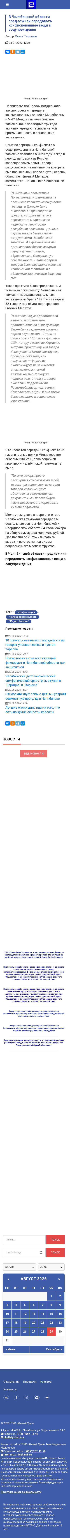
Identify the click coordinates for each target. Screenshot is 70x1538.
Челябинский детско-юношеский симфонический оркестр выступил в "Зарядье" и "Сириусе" (33, 680)
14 (42, 1313)
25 (16, 1331)
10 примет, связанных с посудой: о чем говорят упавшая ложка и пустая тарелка (35, 644)
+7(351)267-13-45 (27, 1433)
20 (33, 1322)
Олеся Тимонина (26, 36)
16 (60, 1313)
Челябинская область (23, 616)
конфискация (26, 612)
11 (16, 1313)
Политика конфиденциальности (21, 1492)
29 (51, 1331)
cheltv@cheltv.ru (14, 1437)
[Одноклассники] (12, 52)
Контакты (10, 1389)
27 (33, 1331)
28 (42, 1331)
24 (7, 1331)
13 (33, 1313)
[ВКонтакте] (7, 52)
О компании (11, 1381)
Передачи (29, 1381)
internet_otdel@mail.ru (18, 1454)
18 (16, 1322)
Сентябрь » (54, 1349)
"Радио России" (19, 621)
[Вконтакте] (6, 1397)
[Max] (37, 1397)
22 (51, 1322)
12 (24, 1313)
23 (60, 1322)
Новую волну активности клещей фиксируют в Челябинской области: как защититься (35, 662)
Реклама (46, 1381)
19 (24, 1322)
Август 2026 (34, 1279)
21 (42, 1322)
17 (7, 1322)
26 (24, 1331)
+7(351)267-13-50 (34, 1451)
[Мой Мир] (22, 52)
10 (7, 1313)
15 (51, 1313)
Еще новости (34, 753)
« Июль (10, 1349)
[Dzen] (47, 1397)
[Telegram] (17, 52)
